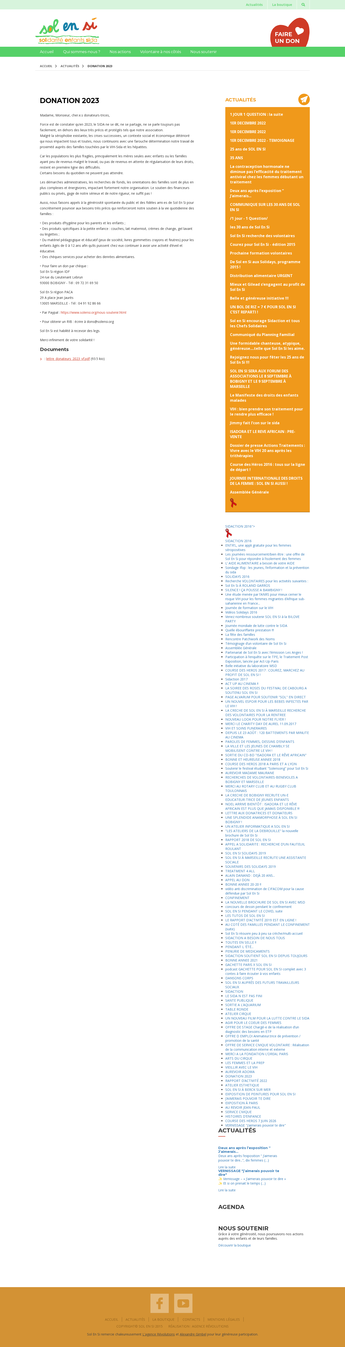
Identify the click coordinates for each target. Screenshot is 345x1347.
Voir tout (298, 1141)
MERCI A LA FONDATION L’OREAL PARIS (256, 1054)
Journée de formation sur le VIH (249, 608)
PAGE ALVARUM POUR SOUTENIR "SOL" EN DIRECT (265, 697)
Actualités (254, 4)
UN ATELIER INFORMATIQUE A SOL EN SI (257, 826)
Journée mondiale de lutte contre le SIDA (256, 625)
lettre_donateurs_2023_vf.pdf (68, 358)
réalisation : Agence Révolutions (198, 1326)
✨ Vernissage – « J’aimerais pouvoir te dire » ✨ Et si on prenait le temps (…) (252, 1181)
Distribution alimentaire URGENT (261, 275)
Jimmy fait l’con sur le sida (255, 422)
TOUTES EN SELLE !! (240, 942)
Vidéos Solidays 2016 (241, 612)
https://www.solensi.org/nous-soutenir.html (93, 312)
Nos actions (120, 52)
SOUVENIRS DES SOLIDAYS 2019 (250, 866)
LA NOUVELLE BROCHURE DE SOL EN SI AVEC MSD (265, 902)
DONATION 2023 (238, 1076)
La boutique (282, 4)
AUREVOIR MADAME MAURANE (249, 773)
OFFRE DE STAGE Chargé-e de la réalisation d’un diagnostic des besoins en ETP (262, 1029)
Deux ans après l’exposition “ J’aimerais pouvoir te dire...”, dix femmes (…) (247, 1158)
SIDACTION (234, 991)
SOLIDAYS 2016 (237, 576)
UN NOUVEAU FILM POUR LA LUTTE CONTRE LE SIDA (267, 1018)
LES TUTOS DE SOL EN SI (245, 915)
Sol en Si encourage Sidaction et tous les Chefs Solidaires (265, 323)
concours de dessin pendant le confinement (258, 906)
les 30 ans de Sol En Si (250, 227)
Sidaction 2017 (236, 679)
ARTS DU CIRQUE (238, 1058)
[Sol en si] (159, 1303)
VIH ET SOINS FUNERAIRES (246, 728)
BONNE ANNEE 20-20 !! (243, 884)
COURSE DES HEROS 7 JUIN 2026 (250, 1121)
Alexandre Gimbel (193, 1334)
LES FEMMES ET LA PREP (244, 1063)
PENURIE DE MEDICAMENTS (247, 951)
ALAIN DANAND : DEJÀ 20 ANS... (250, 875)
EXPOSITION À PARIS (241, 1103)
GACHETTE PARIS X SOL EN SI (248, 964)
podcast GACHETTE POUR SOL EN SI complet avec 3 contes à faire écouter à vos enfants (265, 971)
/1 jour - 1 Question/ (249, 218)
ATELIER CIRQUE (238, 1013)
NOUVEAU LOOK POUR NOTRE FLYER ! (255, 719)
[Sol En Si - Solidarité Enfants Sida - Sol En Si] (67, 30)
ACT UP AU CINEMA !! (241, 683)
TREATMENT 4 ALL (240, 871)
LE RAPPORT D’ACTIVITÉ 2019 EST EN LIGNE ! (260, 920)
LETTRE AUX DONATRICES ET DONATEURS (258, 813)
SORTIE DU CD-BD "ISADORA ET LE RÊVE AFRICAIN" (266, 755)
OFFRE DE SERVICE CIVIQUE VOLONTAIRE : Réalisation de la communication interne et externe (267, 1047)
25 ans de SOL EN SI (248, 149)
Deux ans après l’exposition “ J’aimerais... (244, 1150)
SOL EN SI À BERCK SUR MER (248, 1089)
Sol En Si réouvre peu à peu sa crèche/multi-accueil (264, 933)
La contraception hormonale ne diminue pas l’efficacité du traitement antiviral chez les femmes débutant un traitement (266, 174)
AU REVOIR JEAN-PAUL (242, 1107)
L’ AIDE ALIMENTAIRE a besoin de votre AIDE (260, 563)
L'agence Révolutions (158, 1334)
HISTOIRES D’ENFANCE (243, 1116)
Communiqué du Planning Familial (262, 334)
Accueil (47, 52)
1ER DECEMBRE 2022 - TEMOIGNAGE (262, 140)
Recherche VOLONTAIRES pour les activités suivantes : (266, 581)
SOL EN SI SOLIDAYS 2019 (245, 853)
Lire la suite (227, 1167)
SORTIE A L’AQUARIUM (243, 1005)
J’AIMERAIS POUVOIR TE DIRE (248, 1098)
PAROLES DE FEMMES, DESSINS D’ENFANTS (259, 741)
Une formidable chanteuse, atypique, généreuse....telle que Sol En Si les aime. (267, 346)
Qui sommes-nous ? (81, 52)
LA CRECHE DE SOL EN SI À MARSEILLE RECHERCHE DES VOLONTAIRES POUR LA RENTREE (265, 712)
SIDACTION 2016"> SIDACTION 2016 (240, 533)
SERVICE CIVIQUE (238, 1112)
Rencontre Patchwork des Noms (250, 639)
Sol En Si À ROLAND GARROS (247, 585)
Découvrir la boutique (234, 1245)
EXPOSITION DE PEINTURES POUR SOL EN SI (260, 1094)
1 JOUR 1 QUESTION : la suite (256, 114)
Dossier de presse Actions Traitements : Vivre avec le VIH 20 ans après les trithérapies (267, 450)
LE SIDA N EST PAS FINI (243, 996)
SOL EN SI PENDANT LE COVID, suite (254, 911)
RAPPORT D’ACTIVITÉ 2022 (246, 1080)
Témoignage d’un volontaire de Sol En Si (255, 643)
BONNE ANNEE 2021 (241, 960)
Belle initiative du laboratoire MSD (251, 666)
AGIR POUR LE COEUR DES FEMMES (253, 1022)
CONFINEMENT (237, 897)
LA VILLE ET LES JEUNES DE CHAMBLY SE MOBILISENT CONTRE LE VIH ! (257, 748)
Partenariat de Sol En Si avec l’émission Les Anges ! (264, 652)
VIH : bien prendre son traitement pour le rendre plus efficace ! (266, 411)
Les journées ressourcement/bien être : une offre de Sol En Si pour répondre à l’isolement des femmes (265, 556)
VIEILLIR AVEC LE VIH (241, 1067)
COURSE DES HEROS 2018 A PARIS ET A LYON (261, 764)
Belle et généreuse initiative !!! (259, 298)
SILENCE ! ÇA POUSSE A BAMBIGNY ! (253, 590)
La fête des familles (240, 634)
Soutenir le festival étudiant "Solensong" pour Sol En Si (266, 768)
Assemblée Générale (249, 492)
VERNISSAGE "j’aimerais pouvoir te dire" (255, 1125)
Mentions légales (223, 1319)
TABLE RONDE (236, 1009)
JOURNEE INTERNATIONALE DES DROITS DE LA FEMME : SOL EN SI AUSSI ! (266, 481)
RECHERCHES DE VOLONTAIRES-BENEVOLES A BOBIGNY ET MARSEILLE (261, 779)
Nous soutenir (203, 52)
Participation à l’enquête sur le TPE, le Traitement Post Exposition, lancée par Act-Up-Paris (266, 659)
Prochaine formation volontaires (261, 253)
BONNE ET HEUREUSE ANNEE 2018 (252, 759)
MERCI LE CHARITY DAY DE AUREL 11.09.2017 (260, 724)
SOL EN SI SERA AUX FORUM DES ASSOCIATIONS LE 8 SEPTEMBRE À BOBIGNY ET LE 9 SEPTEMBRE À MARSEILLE (260, 378)
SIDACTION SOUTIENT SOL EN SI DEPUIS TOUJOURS (266, 955)
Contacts (191, 1319)
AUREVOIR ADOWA (240, 1071)
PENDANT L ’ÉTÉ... (239, 947)
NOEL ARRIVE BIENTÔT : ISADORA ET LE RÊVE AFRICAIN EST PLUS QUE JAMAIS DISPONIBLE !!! (262, 806)
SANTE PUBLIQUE (239, 1000)
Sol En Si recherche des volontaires (262, 235)
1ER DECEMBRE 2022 (248, 123)
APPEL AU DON (237, 880)
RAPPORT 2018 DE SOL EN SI (248, 840)
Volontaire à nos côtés (160, 52)
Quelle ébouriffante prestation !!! (249, 630)
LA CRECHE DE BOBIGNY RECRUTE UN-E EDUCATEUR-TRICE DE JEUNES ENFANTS (257, 797)
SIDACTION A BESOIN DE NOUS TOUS (255, 938)
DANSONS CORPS (239, 978)
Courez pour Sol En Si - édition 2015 (262, 244)
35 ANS (236, 157)
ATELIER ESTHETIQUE (242, 1085)
